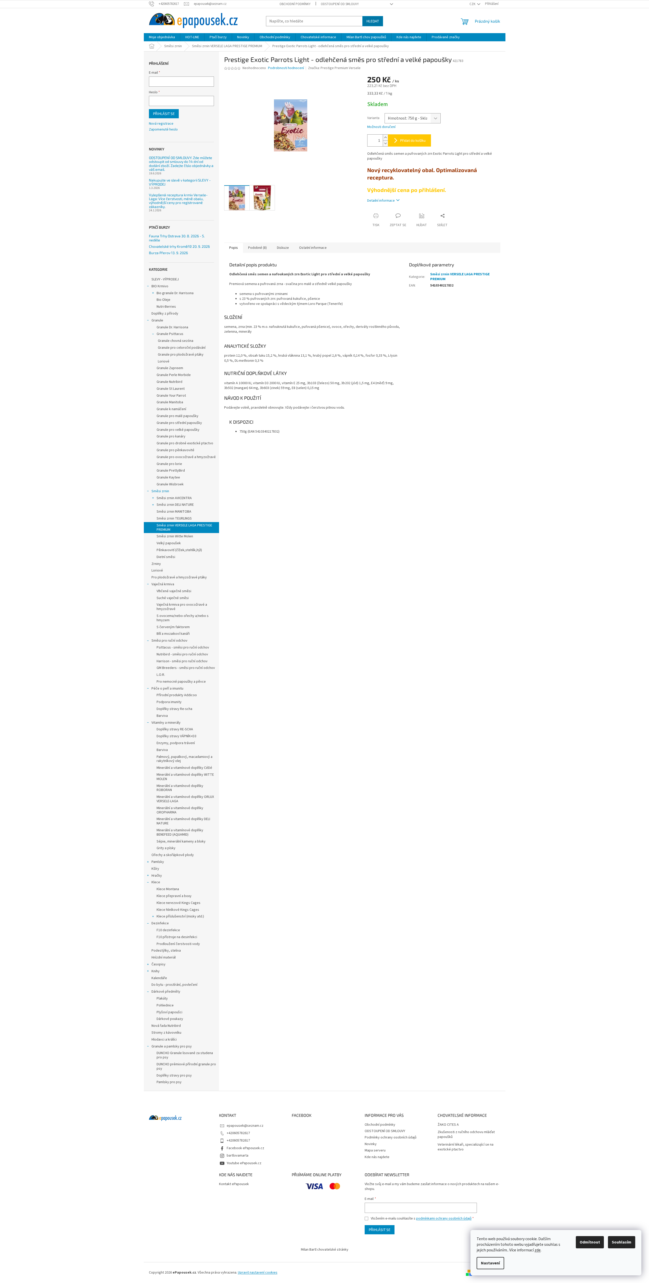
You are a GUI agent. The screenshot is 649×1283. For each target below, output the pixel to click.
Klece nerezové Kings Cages (178, 902)
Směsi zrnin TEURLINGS (174, 518)
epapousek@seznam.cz (245, 1125)
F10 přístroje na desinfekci (177, 937)
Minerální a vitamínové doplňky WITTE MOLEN (185, 777)
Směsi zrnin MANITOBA (174, 511)
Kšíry (155, 868)
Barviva (162, 715)
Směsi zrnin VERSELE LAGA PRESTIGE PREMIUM (184, 527)
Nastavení (490, 1263)
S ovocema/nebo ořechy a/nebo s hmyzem (183, 618)
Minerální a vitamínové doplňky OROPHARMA (180, 810)
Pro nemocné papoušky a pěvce (181, 681)
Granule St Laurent (171, 388)
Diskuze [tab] (283, 247)
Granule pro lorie (169, 463)
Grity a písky (166, 848)
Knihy (155, 971)
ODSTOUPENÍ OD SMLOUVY (340, 4)
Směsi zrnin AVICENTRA (174, 498)
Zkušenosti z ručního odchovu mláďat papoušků (466, 1134)
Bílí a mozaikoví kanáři (173, 633)
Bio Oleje (163, 299)
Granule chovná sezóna (175, 340)
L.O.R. (161, 674)
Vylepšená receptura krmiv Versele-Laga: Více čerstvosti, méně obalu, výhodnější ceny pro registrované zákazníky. (178, 201)
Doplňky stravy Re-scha (174, 708)
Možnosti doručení (381, 127)
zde (538, 1250)
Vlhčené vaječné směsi (174, 591)
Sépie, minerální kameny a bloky (181, 841)
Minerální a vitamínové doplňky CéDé (184, 767)
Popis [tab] (233, 247)
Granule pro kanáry (171, 436)
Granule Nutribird (169, 381)
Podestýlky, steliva (166, 950)
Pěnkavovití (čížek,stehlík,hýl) (179, 550)
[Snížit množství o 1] (385, 143)
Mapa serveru (375, 1150)
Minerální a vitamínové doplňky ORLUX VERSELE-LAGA (185, 799)
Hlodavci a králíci (164, 1039)
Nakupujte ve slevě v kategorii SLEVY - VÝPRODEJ (180, 182)
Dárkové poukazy (170, 1018)
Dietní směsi (166, 557)
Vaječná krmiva (162, 584)
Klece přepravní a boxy (174, 896)
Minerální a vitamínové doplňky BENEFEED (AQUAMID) (180, 832)
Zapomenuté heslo (163, 129)
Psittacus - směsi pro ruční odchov (183, 647)
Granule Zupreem (170, 368)
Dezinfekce (160, 923)
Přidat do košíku (413, 140)
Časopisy (158, 964)
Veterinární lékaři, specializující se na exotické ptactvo (465, 1147)
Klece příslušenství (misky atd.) (180, 916)
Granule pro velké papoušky (178, 429)
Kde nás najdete (377, 1157)
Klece (155, 882)
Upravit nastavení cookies (257, 1272)
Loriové (163, 361)
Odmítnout (590, 1242)
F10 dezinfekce (168, 930)
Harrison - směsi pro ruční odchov (182, 661)
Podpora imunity (169, 702)
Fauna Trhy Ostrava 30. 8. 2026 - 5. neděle (177, 238)
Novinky (371, 1144)
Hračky (156, 875)
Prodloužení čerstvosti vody (178, 944)
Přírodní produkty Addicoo (177, 695)
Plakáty (162, 998)
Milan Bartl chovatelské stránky (324, 1249)
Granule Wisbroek (170, 484)
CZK (472, 4)
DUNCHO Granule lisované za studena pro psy (185, 1055)
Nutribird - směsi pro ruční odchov (182, 654)
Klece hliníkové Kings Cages (178, 909)
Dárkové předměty (165, 991)
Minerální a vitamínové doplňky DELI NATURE (183, 821)
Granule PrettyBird (171, 470)
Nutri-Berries (166, 306)
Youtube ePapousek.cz (244, 1163)
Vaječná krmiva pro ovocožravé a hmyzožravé (182, 607)
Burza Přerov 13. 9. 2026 (168, 253)
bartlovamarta (237, 1155)
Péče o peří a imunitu (167, 688)
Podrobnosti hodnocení (286, 68)
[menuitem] (162, 37)
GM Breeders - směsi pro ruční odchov (186, 667)
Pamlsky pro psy (169, 1082)
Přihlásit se (164, 113)
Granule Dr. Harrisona (172, 327)
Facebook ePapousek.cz (245, 1148)
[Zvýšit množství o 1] (385, 137)
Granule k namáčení (171, 409)
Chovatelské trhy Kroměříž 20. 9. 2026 (179, 246)
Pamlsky (157, 861)
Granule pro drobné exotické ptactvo (185, 443)
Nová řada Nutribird (166, 1025)
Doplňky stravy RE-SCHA (175, 729)
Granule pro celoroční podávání (182, 347)
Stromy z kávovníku (166, 1032)
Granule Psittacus (170, 333)
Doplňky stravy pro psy (174, 1075)
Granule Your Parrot (171, 395)
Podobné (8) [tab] (257, 247)
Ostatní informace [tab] (313, 247)
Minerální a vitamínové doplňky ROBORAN (180, 788)
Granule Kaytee (168, 477)
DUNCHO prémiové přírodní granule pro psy (186, 1066)
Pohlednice (165, 1005)
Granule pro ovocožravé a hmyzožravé (186, 457)
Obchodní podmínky (295, 4)
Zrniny (156, 563)
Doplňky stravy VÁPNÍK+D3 (176, 736)
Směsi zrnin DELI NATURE (175, 504)
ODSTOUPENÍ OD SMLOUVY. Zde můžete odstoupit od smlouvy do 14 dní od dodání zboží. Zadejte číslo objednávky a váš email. (181, 164)
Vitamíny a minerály (166, 722)
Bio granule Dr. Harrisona (175, 293)
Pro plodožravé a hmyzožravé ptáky (179, 577)
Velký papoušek (169, 543)
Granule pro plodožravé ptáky (180, 354)
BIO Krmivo (159, 286)
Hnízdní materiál (163, 957)
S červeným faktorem (173, 627)
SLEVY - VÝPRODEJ (165, 279)
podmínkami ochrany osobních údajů (444, 1218)
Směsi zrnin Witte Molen (175, 536)
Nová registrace (161, 123)
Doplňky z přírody (164, 313)
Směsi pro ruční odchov (169, 640)
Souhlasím (621, 1242)
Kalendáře (159, 978)
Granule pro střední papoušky (179, 422)
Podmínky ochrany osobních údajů (390, 1137)
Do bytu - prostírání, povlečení (174, 984)
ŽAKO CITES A (448, 1124)
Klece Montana (168, 889)
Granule (157, 320)
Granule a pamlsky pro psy (171, 1046)
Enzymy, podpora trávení (176, 743)
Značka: (334, 68)
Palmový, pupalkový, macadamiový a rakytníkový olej (184, 759)
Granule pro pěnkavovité (175, 450)
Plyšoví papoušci (169, 1012)
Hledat (372, 21)
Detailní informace (381, 200)
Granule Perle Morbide (174, 375)
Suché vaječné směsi (173, 598)
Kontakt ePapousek (234, 1184)
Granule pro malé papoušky (177, 416)
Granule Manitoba (170, 402)
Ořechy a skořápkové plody (172, 855)
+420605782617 (238, 1133)
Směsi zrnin (160, 491)
